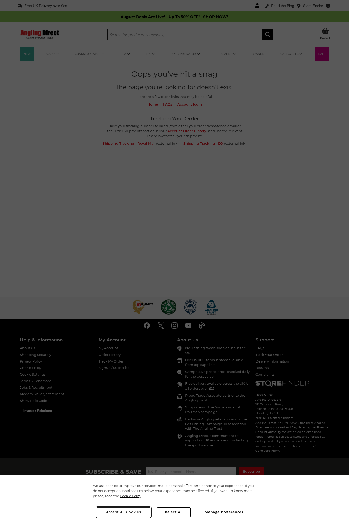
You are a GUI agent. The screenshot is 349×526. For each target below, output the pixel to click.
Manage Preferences (224, 512)
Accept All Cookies (123, 512)
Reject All (174, 512)
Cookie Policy (130, 496)
